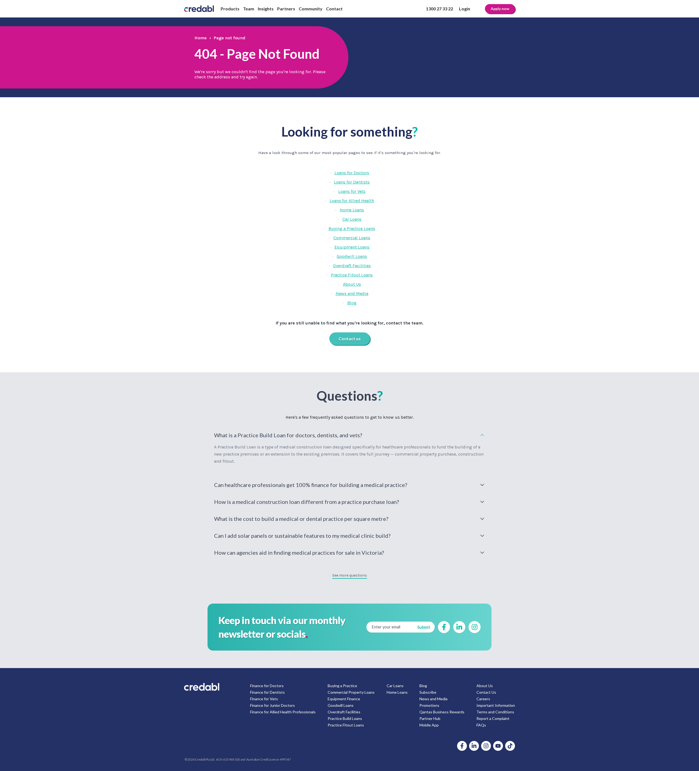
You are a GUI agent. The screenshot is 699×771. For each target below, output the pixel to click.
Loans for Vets (352, 191)
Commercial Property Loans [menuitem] (351, 692)
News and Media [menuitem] (433, 698)
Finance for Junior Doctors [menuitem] (272, 705)
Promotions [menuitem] (429, 705)
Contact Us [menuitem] (486, 692)
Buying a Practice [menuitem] (342, 685)
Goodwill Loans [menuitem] (341, 705)
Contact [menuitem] (334, 8)
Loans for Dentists (352, 182)
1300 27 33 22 (439, 8)
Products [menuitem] (230, 8)
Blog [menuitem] (423, 685)
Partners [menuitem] (286, 8)
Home (200, 37)
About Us (352, 284)
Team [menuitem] (248, 8)
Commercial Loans (351, 237)
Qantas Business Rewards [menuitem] (441, 712)
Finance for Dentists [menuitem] (267, 692)
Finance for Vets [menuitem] (264, 698)
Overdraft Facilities (352, 265)
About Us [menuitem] (484, 685)
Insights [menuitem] (266, 8)
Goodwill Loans (352, 256)
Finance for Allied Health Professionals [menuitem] (283, 712)
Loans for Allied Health (352, 200)
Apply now (500, 8)
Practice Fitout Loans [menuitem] (346, 725)
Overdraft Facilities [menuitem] (344, 712)
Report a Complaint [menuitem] (493, 718)
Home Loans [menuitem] (397, 692)
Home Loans (352, 209)
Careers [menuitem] (483, 698)
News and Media (352, 293)
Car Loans (352, 219)
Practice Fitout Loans (352, 274)
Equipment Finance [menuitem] (344, 698)
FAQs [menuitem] (481, 725)
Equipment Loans (351, 247)
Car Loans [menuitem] (395, 685)
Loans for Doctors (351, 172)
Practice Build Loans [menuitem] (345, 718)
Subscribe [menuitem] (427, 692)
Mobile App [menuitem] (429, 725)
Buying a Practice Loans (351, 228)
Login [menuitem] (464, 8)
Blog (352, 302)
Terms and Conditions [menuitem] (495, 712)
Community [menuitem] (310, 8)
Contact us (350, 338)
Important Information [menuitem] (495, 705)
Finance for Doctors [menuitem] (267, 685)
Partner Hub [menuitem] (429, 718)
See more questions (349, 575)
